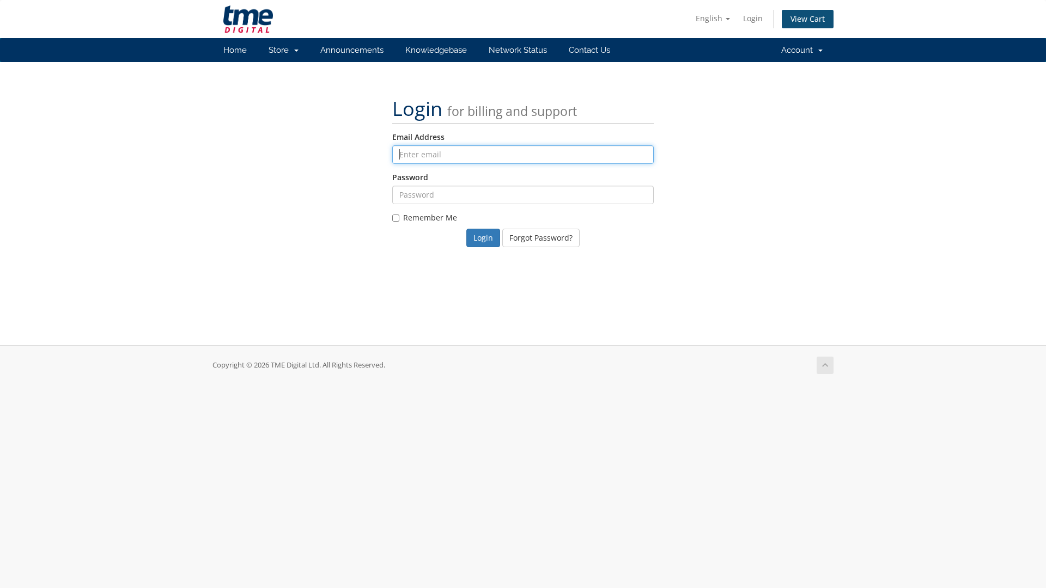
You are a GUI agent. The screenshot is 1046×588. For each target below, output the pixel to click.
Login (753, 18)
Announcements (352, 50)
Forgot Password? (541, 237)
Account (799, 50)
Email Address (418, 137)
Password (410, 177)
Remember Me (430, 217)
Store (281, 50)
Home (235, 50)
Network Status (518, 50)
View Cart (807, 19)
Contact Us (589, 50)
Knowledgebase (436, 50)
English (710, 18)
